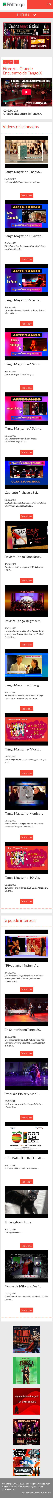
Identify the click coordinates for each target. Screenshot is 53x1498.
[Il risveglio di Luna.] (26, 1202)
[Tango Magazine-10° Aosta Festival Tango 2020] (26, 858)
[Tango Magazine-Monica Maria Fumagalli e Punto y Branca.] (26, 794)
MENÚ (23, 14)
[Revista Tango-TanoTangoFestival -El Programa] (26, 537)
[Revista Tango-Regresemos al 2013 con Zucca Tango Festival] (26, 601)
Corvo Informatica (42, 1492)
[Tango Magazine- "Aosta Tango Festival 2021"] (26, 729)
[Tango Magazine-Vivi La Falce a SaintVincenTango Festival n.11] (26, 280)
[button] (26, 152)
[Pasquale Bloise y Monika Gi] (26, 1074)
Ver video (26, 195)
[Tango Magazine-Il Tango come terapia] (26, 665)
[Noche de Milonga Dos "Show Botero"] (26, 1266)
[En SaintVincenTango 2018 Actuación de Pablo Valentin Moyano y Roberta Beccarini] (26, 1010)
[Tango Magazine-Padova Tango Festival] (26, 152)
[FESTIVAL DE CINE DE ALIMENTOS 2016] (26, 1138)
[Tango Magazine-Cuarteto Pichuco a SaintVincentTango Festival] (26, 216)
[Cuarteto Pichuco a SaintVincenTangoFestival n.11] (26, 473)
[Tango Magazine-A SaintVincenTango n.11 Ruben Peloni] (26, 408)
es (49, 4)
